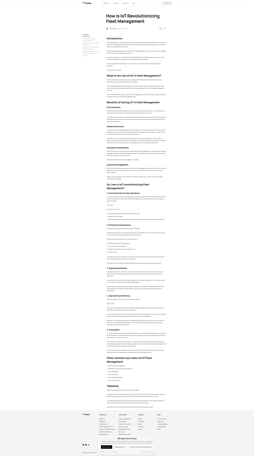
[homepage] (86, 3)
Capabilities (106, 3)
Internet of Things (161, 419)
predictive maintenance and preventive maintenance (146, 263)
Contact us (141, 426)
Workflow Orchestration (105, 432)
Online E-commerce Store (125, 424)
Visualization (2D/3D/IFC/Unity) (107, 429)
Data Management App (124, 429)
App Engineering (161, 426)
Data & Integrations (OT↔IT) (106, 426)
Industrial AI (102, 421)
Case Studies (141, 421)
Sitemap (140, 429)
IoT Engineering (103, 424)
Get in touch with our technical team (117, 407)
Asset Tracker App (123, 426)
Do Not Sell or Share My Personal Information (140, 447)
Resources (125, 3)
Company (115, 3)
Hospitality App (122, 421)
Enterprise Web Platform (125, 419)
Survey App (121, 432)
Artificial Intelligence (162, 424)
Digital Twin (102, 419)
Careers (140, 424)
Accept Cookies (107, 447)
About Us (140, 419)
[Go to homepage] (86, 414)
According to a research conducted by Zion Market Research (124, 57)
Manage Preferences (120, 447)
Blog (133, 3)
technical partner (112, 403)
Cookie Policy (151, 451)
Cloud (158, 429)
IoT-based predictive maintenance (128, 151)
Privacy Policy (144, 451)
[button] (160, 28)
